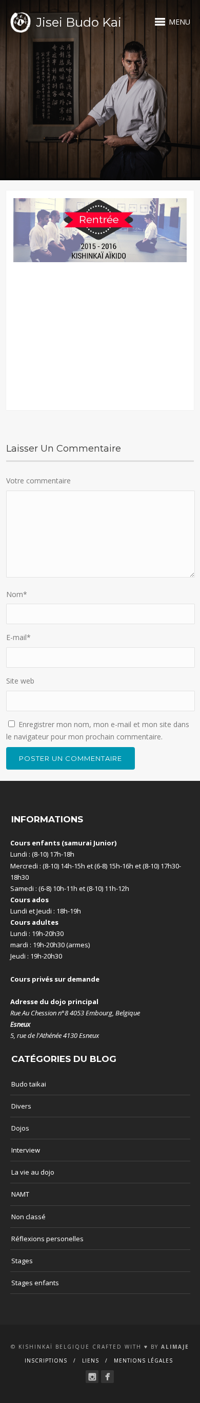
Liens (90, 1360)
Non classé (28, 1216)
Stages (22, 1260)
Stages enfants (35, 1282)
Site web (20, 681)
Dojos (20, 1128)
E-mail (18, 637)
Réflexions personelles (47, 1238)
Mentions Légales (143, 1360)
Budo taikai (28, 1084)
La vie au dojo (32, 1172)
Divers (21, 1106)
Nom (16, 594)
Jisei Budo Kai (79, 22)
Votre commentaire (38, 480)
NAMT (20, 1194)
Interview (25, 1150)
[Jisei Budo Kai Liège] (107, 1376)
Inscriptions (46, 1360)
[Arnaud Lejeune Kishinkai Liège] (92, 1376)
